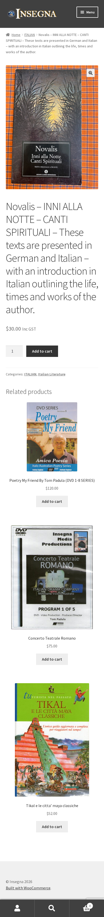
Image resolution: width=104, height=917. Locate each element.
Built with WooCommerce (28, 887)
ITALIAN (29, 34)
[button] (91, 73)
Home (16, 34)
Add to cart (42, 351)
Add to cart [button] (52, 501)
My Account (17, 908)
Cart (80, 904)
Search (52, 908)
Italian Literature (51, 374)
